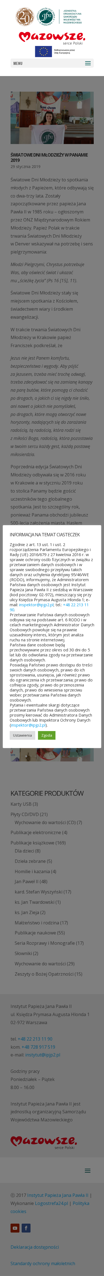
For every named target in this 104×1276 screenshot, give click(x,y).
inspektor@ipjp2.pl (36, 604)
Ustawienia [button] (22, 735)
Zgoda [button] (46, 735)
